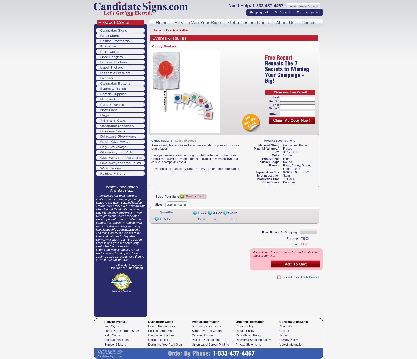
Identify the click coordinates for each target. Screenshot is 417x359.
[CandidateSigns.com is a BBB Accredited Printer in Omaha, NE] (122, 306)
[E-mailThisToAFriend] (298, 277)
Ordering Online (202, 335)
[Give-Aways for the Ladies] (120, 157)
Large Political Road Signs (121, 330)
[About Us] (285, 23)
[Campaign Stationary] (120, 125)
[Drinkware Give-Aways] (120, 136)
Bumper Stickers (115, 344)
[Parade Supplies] (120, 94)
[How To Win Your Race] (197, 23)
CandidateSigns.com (109, 356)
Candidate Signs (141, 8)
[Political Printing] (120, 173)
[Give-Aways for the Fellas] (120, 163)
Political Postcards (116, 340)
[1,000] (199, 212)
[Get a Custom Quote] (248, 23)
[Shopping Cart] (258, 12)
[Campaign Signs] (120, 30)
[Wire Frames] (120, 168)
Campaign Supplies (161, 335)
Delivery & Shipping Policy (253, 340)
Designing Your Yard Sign (165, 344)
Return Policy (244, 326)
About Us (285, 326)
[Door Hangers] (120, 57)
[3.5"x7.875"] (177, 204)
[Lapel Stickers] (120, 67)
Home (157, 30)
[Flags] (120, 115)
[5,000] (230, 212)
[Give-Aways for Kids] (120, 152)
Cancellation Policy (248, 335)
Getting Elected (158, 340)
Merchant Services (121, 291)
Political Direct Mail (160, 330)
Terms (283, 335)
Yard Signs (111, 326)
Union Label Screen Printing (210, 344)
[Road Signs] (120, 35)
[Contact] (309, 23)
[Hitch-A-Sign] (120, 99)
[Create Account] (308, 6)
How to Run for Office (162, 326)
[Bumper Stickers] (120, 62)
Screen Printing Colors (207, 330)
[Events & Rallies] (120, 88)
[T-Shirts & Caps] (120, 120)
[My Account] (282, 12)
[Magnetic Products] (120, 72)
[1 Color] (172, 219)
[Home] (161, 23)
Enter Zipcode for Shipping (279, 232)
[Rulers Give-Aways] (120, 141)
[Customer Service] (308, 12)
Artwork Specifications (206, 326)
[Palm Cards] (120, 51)
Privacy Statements (248, 344)
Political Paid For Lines (207, 340)
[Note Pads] (120, 110)
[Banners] (120, 78)
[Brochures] (120, 46)
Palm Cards (112, 335)
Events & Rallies (177, 30)
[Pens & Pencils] (120, 104)
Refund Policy (245, 330)
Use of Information (291, 344)
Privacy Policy (288, 340)
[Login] (292, 6)
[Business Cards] (120, 131)
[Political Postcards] (120, 41)
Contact (284, 330)
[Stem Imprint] (193, 196)
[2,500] (214, 212)
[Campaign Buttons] (120, 83)
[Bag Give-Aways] (120, 147)
